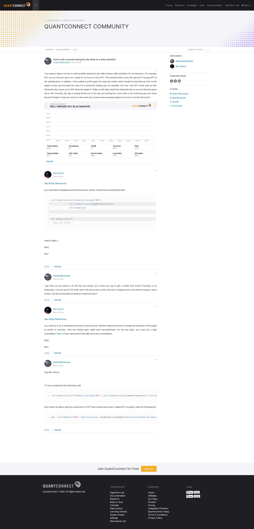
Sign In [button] (247, 5)
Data (202, 5)
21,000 (196, 496)
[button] (195, 50)
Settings (114, 518)
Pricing (168, 5)
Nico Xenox (58, 173)
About (151, 492)
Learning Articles (118, 511)
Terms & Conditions (157, 514)
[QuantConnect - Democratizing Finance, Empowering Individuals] (17, 5)
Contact (152, 502)
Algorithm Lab (117, 492)
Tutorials (114, 505)
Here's (59, 333)
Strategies (192, 5)
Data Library (116, 508)
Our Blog (152, 499)
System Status (117, 514)
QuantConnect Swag (158, 511)
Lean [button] (75, 50)
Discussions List (118, 521)
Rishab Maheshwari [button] (62, 62)
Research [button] (49, 50)
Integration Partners (158, 508)
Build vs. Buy (116, 502)
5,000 (196, 492)
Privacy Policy (155, 518)
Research (179, 5)
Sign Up (148, 468)
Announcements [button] (63, 50)
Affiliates (152, 495)
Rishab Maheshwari (57, 183)
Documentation (117, 495)
